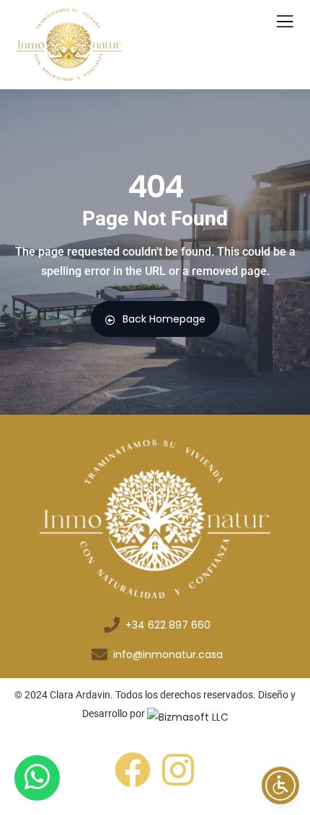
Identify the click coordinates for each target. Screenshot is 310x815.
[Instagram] (178, 770)
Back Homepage (164, 319)
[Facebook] (133, 770)
